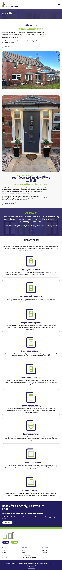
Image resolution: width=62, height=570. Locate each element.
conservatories (9, 36)
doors (3, 36)
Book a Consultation (9, 203)
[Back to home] (10, 5)
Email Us (15, 542)
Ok (53, 563)
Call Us (7, 542)
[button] (59, 5)
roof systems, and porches (26, 36)
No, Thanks (31, 567)
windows (45, 34)
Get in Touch (7, 46)
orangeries (16, 36)
